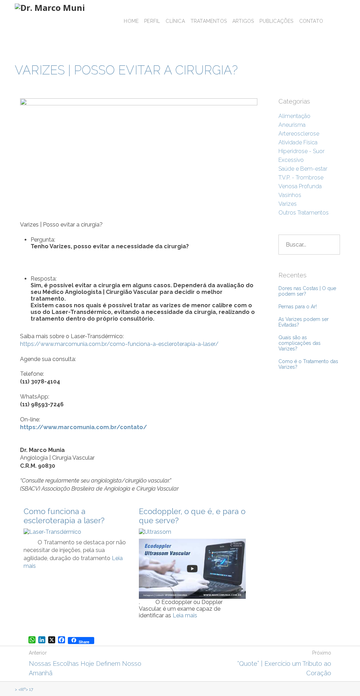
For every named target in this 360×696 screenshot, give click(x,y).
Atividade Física (297, 142)
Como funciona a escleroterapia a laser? (64, 516)
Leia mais (185, 615)
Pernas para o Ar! (297, 306)
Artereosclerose (298, 133)
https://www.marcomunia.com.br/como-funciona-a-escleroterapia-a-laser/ (119, 344)
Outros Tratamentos (303, 212)
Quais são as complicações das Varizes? (299, 343)
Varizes (287, 204)
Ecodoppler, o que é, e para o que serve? (192, 516)
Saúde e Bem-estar (302, 168)
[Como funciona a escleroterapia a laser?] (52, 531)
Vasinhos (289, 195)
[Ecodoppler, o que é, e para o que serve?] (155, 531)
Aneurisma (292, 125)
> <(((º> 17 (24, 689)
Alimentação (294, 116)
